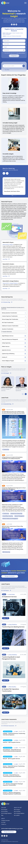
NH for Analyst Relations (6, 813)
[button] (14, 313)
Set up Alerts (17, 815)
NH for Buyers (4, 809)
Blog (2, 815)
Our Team (3, 822)
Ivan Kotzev (12, 594)
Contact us (3, 824)
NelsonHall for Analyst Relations (10, 283)
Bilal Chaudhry (12, 686)
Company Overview (5, 820)
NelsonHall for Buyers (8, 244)
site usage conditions (21, 53)
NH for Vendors (4, 811)
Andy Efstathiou (13, 624)
